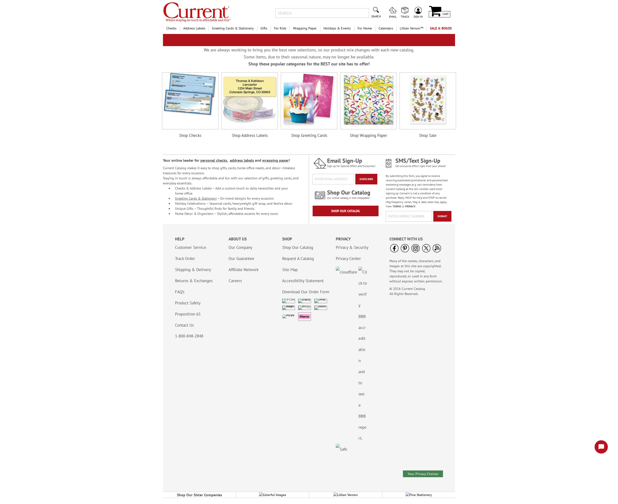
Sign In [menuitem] (418, 16)
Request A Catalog (298, 258)
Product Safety (188, 303)
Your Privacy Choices (423, 474)
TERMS (397, 206)
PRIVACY (410, 206)
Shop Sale (427, 135)
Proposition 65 (188, 314)
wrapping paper (275, 160)
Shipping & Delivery (193, 269)
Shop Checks (190, 135)
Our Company (240, 247)
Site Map (290, 269)
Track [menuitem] (405, 16)
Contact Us (184, 325)
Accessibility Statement (303, 280)
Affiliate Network (244, 269)
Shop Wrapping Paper (368, 135)
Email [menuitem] (393, 16)
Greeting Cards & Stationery (196, 198)
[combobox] (322, 13)
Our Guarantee (241, 258)
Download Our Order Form (305, 291)
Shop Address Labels (250, 135)
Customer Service (190, 247)
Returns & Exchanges (194, 280)
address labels (242, 160)
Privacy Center (348, 258)
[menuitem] (171, 28)
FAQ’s (179, 291)
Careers (235, 280)
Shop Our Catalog (345, 211)
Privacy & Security (352, 247)
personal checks (213, 160)
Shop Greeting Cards (309, 135)
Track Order (185, 258)
